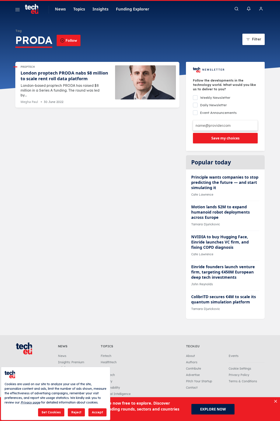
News (60, 9)
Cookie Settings (240, 369)
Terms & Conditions (243, 381)
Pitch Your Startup (199, 381)
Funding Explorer (132, 9)
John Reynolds (202, 284)
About (190, 356)
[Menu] (17, 10)
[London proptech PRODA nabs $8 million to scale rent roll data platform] (145, 82)
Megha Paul (29, 102)
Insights (100, 9)
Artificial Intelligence (116, 394)
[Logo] (33, 9)
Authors (191, 362)
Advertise (193, 375)
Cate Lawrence (202, 195)
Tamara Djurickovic (205, 224)
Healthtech (109, 362)
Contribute (193, 369)
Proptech (28, 67)
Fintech (106, 356)
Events (233, 356)
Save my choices (225, 138)
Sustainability (110, 388)
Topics (79, 9)
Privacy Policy (239, 375)
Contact (192, 388)
